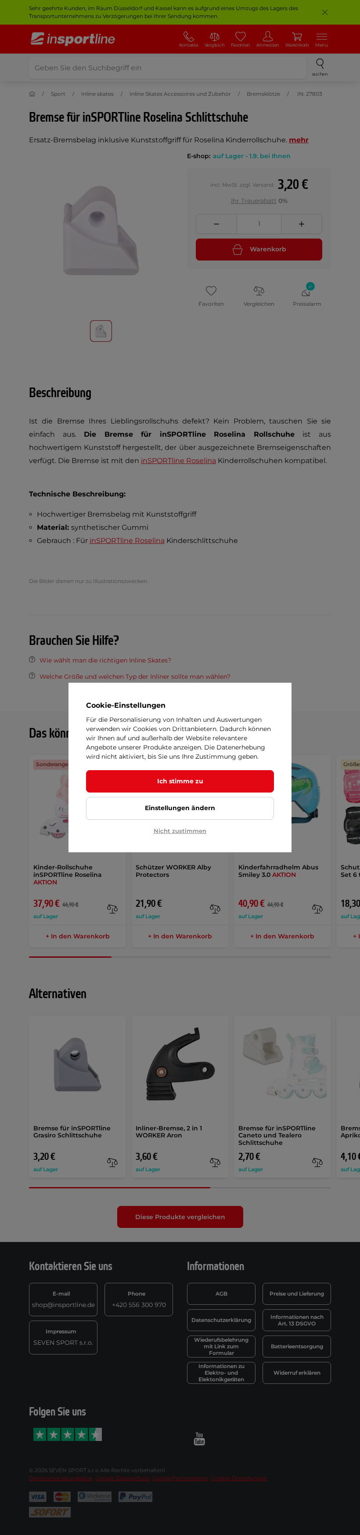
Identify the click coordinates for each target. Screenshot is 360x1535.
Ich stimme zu (180, 781)
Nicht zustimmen (180, 830)
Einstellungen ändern (180, 808)
